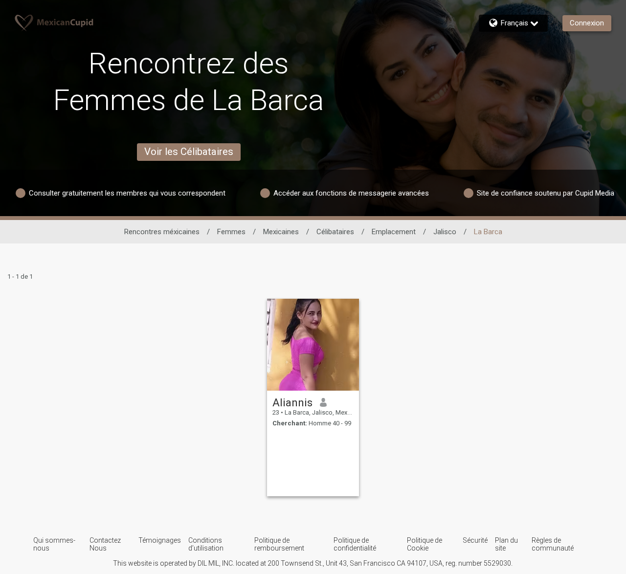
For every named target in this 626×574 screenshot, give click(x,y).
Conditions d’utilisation (206, 544)
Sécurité (475, 540)
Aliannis (292, 402)
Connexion (587, 23)
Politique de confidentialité (355, 544)
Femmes (231, 231)
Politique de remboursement (279, 544)
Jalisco (444, 231)
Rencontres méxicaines (162, 231)
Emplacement (394, 231)
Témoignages (159, 540)
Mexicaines (281, 231)
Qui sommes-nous (54, 544)
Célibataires (335, 231)
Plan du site (506, 544)
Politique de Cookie (424, 544)
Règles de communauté (553, 544)
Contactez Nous (105, 544)
